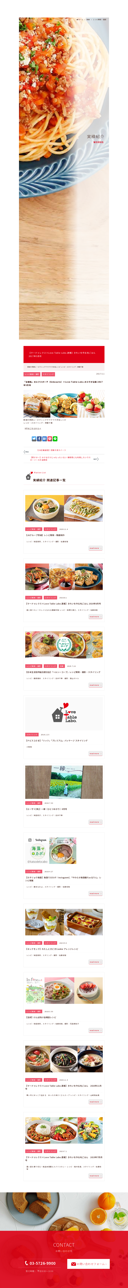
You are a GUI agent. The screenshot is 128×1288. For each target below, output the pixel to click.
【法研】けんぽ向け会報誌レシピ (40, 1017)
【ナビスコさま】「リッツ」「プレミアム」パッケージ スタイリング (56, 740)
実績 (62, 666)
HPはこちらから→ (33, 428)
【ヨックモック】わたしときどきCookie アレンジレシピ (51, 948)
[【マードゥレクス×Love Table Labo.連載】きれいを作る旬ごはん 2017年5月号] (44, 438)
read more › (96, 548)
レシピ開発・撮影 (32, 374)
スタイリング (48, 374)
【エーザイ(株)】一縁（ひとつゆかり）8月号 (46, 808)
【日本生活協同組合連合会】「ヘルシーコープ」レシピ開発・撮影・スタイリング (62, 672)
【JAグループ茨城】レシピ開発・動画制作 (45, 535)
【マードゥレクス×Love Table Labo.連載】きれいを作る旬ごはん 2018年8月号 (63, 603)
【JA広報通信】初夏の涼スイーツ (51, 450)
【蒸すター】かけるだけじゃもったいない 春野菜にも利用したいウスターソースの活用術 (60, 458)
